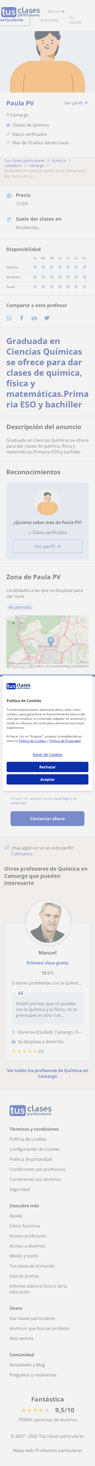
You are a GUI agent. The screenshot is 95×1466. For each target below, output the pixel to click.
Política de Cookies (32, 741)
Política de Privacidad (64, 741)
